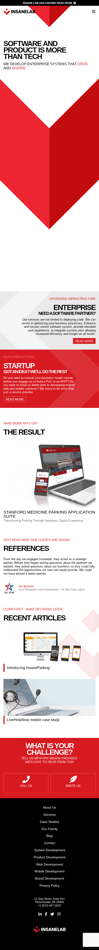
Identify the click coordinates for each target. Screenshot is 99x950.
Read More (64, 3)
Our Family (49, 829)
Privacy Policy (50, 885)
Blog (49, 836)
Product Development (23, 170)
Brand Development (23, 190)
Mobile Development (23, 184)
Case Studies (49, 822)
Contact (49, 843)
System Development (23, 164)
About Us (49, 807)
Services (49, 814)
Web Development (23, 177)
